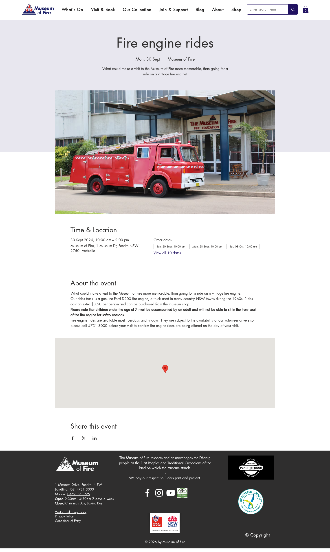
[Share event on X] (83, 438)
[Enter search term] (293, 9)
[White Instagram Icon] (159, 493)
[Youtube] (171, 493)
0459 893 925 (78, 494)
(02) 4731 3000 (82, 489)
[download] (182, 493)
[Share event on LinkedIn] (94, 438)
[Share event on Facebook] (72, 438)
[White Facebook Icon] (147, 493)
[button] (103, 9)
